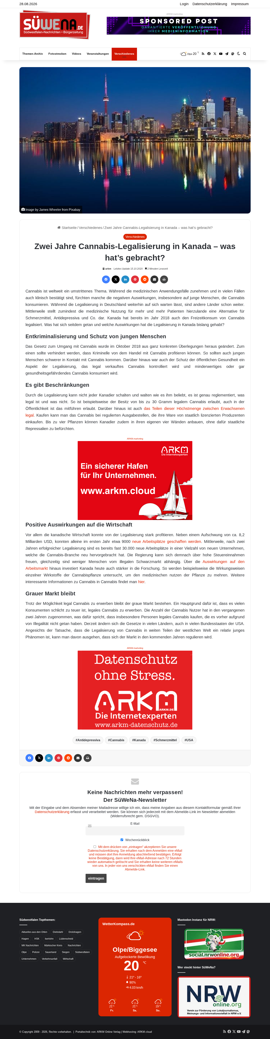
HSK (36, 938)
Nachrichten (74, 945)
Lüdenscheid (66, 938)
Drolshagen (75, 932)
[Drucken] (164, 279)
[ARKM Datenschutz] (135, 690)
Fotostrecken (57, 53)
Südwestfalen (82, 952)
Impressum (240, 4)
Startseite (69, 228)
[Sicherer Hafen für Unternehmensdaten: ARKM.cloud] (135, 480)
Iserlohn (49, 938)
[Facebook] (106, 279)
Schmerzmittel (166, 740)
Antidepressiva (88, 740)
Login (184, 4)
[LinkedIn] (125, 279)
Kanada (140, 740)
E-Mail (135, 823)
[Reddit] (145, 279)
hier (141, 582)
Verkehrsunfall (49, 958)
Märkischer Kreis (53, 945)
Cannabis (117, 740)
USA (189, 740)
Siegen (66, 952)
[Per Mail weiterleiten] (154, 279)
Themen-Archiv (32, 53)
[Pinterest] (135, 279)
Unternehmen (29, 958)
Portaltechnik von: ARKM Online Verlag (98, 1031)
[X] (116, 279)
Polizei (36, 952)
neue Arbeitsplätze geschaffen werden (166, 541)
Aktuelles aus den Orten (34, 932)
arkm (108, 268)
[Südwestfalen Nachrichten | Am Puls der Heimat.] (55, 25)
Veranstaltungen (98, 53)
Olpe (24, 952)
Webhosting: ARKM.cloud (137, 1031)
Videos (76, 53)
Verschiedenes (124, 53)
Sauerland (50, 952)
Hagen (25, 938)
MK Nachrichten (30, 945)
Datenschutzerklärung (210, 4)
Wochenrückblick (137, 840)
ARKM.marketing (174, 14)
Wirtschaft (68, 958)
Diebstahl (58, 932)
